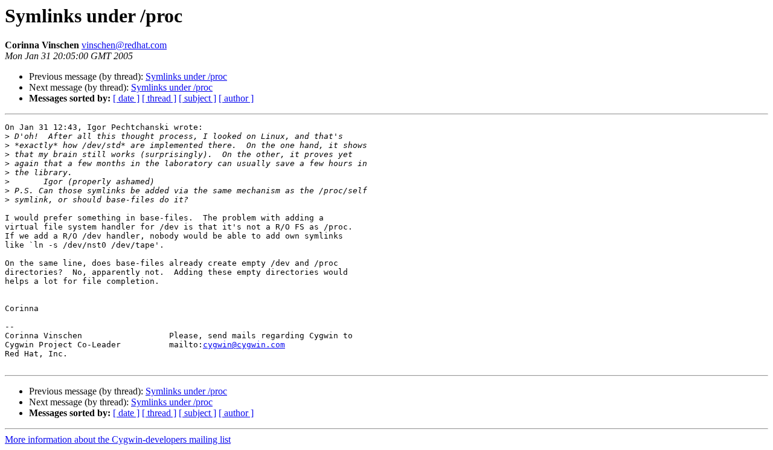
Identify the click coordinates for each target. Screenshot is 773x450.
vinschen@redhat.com (124, 45)
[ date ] (126, 98)
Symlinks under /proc (186, 76)
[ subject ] (197, 98)
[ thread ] (159, 98)
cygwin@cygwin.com (244, 344)
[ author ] (236, 98)
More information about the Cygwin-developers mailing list (118, 439)
